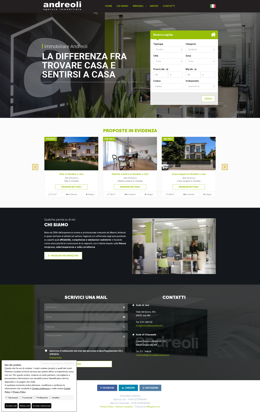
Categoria (191, 44)
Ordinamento (192, 81)
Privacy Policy (56, 358)
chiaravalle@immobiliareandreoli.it (152, 355)
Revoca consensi (124, 406)
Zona (188, 56)
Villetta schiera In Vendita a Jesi (130, 174)
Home (108, 6)
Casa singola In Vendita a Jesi (189, 174)
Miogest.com (153, 406)
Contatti (169, 6)
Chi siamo (122, 6)
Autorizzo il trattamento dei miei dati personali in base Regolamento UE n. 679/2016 (86, 354)
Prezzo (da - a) (160, 69)
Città (155, 56)
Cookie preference (41, 388)
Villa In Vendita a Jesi (71, 174)
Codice (157, 81)
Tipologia (158, 44)
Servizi (154, 6)
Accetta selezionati (41, 406)
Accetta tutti (11, 406)
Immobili (138, 6)
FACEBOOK (108, 388)
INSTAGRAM (151, 388)
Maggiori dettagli (71, 187)
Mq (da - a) (191, 69)
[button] (138, 246)
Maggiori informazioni (64, 255)
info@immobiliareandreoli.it (149, 325)
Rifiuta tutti (25, 406)
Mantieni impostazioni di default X (58, 363)
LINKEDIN (130, 388)
